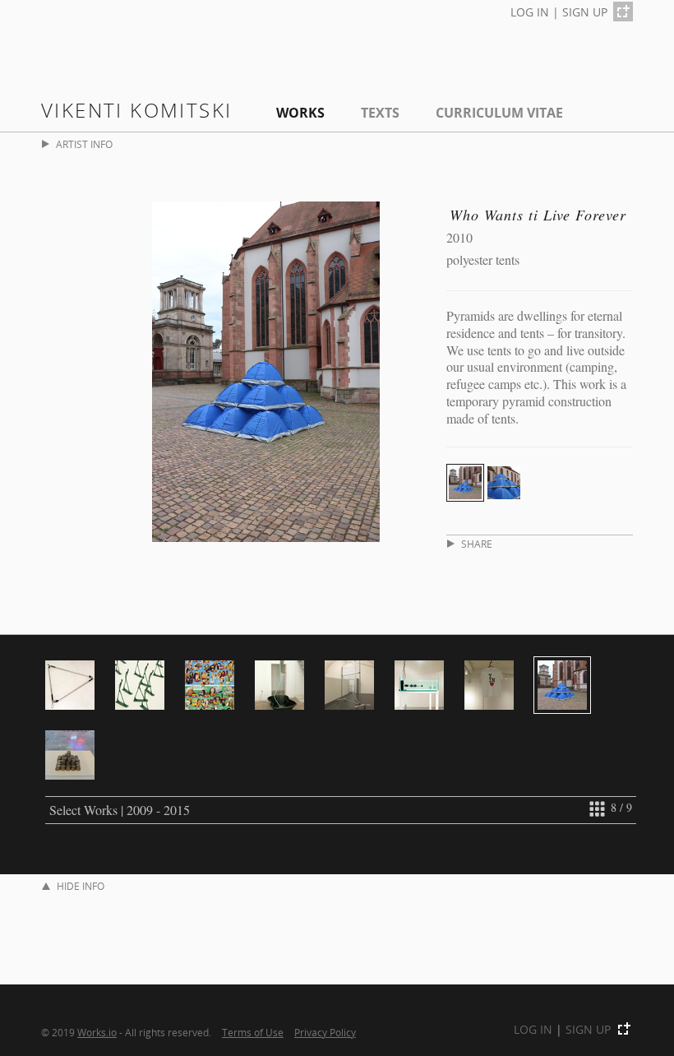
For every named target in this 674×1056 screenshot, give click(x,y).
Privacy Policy (325, 1032)
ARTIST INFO (84, 144)
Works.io (97, 1032)
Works (300, 113)
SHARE (476, 544)
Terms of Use (253, 1032)
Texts (380, 113)
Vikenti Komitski (136, 109)
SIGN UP (584, 12)
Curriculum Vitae (499, 113)
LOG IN (529, 12)
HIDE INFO (80, 886)
